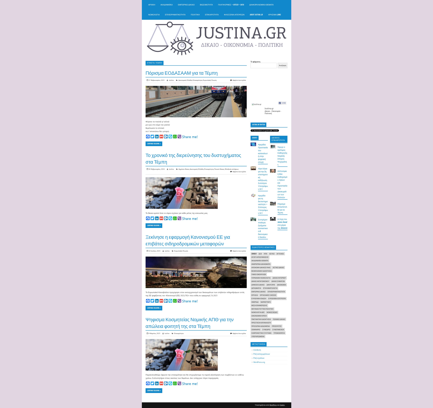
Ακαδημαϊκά (166, 5)
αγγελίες (280, 254)
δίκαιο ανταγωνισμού (260, 281)
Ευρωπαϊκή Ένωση (210, 80)
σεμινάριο (255, 330)
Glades (282, 405)
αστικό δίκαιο (278, 268)
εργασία (254, 295)
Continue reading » (154, 144)
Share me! (190, 137)
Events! (254, 138)
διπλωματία (256, 288)
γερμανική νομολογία (260, 278)
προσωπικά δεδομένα (260, 326)
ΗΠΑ (265, 254)
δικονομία (281, 285)
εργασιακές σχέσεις (268, 295)
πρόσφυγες (277, 326)
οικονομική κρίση (259, 316)
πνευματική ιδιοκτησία (261, 319)
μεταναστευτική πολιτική (262, 309)
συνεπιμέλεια (278, 330)
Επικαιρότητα (212, 15)
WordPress (273, 405)
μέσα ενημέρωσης (259, 305)
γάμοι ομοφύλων (258, 274)
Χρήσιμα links (274, 15)
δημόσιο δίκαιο (257, 285)
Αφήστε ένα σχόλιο (239, 80)
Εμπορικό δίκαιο (186, 5)
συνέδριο (266, 330)
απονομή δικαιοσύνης (261, 268)
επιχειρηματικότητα (276, 292)
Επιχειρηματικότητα (175, 15)
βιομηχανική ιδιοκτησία (261, 271)
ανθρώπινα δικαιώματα (260, 264)
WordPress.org (259, 362)
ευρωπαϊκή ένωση (258, 299)
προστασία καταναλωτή (261, 323)
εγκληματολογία (270, 288)
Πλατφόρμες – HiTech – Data (231, 5)
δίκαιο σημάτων (278, 281)
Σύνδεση (257, 350)
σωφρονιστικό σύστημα (261, 333)
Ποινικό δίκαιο (219, 169)
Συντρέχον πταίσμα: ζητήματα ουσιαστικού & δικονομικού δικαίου (263, 228)
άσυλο (271, 254)
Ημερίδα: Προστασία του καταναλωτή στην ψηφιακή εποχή (263, 153)
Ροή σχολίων (258, 358)
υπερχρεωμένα (257, 336)
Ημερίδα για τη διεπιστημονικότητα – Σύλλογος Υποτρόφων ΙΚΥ (263, 204)
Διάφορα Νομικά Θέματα (261, 5)
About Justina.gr (256, 15)
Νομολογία (154, 15)
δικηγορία (271, 285)
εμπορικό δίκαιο (258, 292)
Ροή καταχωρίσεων (261, 354)
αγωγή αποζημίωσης (259, 257)
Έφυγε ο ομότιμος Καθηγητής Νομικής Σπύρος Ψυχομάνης (282, 156)
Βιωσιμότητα (206, 5)
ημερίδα (254, 302)
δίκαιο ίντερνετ (279, 278)
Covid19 (253, 254)
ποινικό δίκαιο (279, 319)
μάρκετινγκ (266, 302)
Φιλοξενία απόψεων (234, 15)
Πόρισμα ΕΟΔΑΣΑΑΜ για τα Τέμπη (182, 73)
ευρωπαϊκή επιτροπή (277, 299)
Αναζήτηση (282, 65)
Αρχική (151, 5)
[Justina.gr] (257, 104)
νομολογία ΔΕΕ (257, 312)
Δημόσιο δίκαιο (183, 169)
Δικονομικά (182, 80)
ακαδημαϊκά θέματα (259, 261)
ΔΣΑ (260, 254)
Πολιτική (195, 15)
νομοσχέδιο (272, 312)
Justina (171, 80)
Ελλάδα (189, 80)
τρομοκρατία (279, 333)
